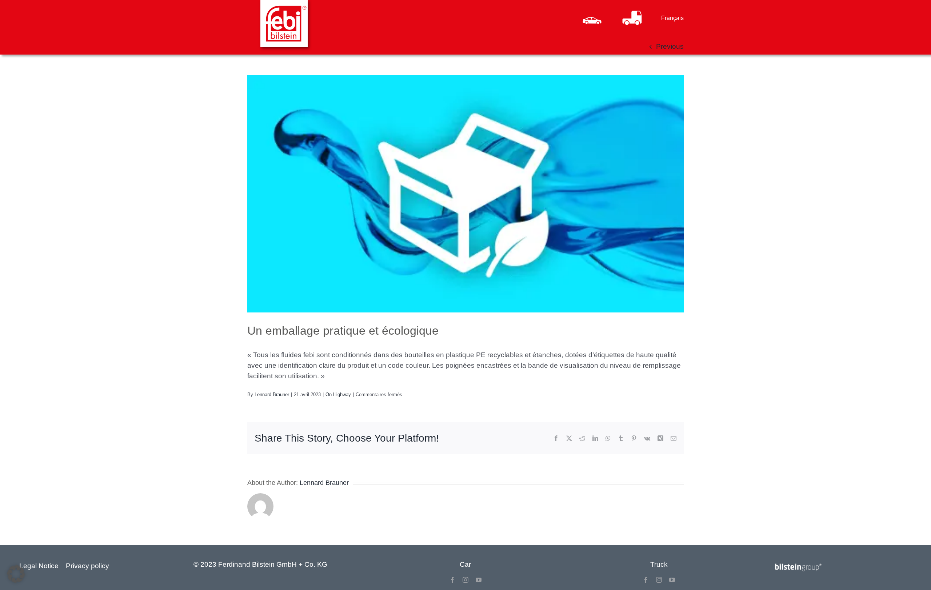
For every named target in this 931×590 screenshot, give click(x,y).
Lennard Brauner (272, 394)
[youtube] (479, 580)
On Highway (338, 394)
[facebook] (452, 580)
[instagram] (465, 580)
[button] (16, 574)
